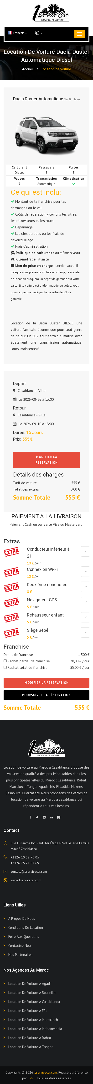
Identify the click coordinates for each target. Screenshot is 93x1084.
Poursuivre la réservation (46, 695)
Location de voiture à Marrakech (33, 1019)
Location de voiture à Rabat (29, 1038)
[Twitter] (37, 817)
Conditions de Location (25, 927)
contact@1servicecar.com (29, 871)
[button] (38, 33)
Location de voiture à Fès (27, 1010)
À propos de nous (21, 918)
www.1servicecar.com (26, 880)
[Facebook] (30, 817)
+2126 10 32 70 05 (25, 857)
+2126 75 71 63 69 (25, 863)
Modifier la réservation (47, 460)
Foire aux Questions (23, 936)
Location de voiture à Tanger (30, 1047)
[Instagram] (44, 817)
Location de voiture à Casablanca (34, 1001)
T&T (31, 1078)
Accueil (27, 69)
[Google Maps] (58, 817)
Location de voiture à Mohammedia (35, 1028)
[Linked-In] (51, 817)
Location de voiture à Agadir (30, 983)
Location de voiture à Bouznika (32, 992)
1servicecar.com (45, 1072)
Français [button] (19, 33)
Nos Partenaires (20, 954)
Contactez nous (20, 945)
